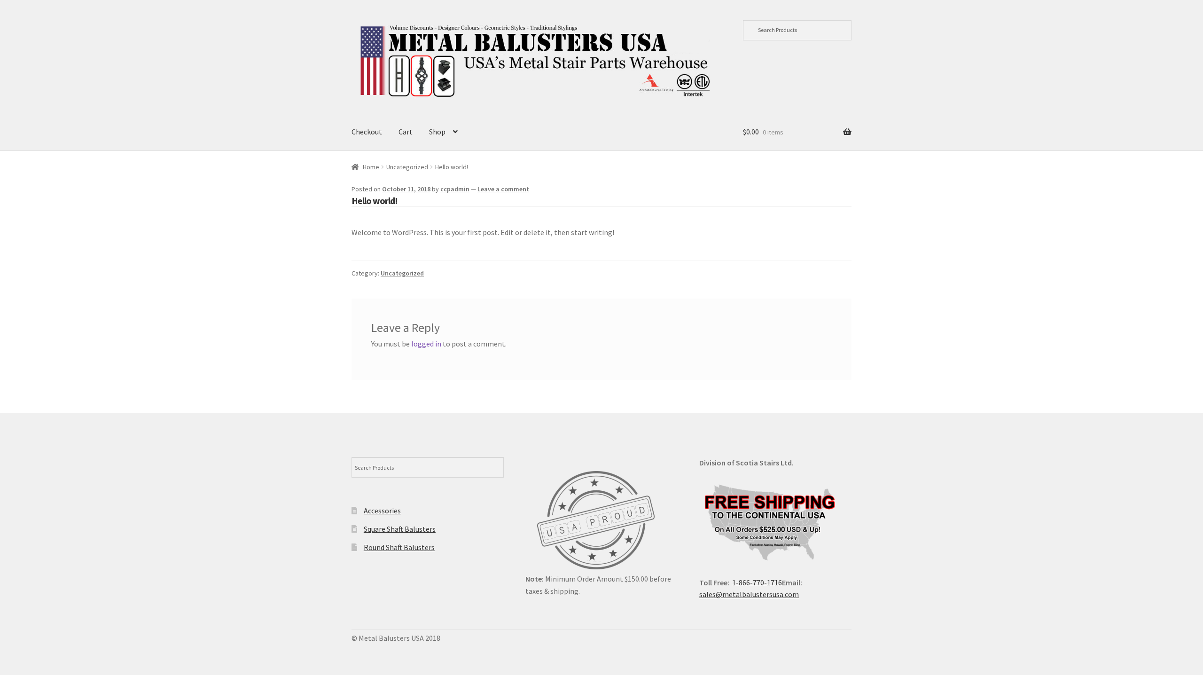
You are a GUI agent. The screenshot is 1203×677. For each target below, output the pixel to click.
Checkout (367, 131)
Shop (437, 131)
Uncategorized (407, 167)
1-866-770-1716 (757, 582)
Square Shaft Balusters (400, 529)
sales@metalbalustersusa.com (749, 594)
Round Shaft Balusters (399, 547)
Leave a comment (503, 189)
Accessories (382, 510)
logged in (426, 343)
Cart (405, 131)
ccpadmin (454, 189)
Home (371, 167)
